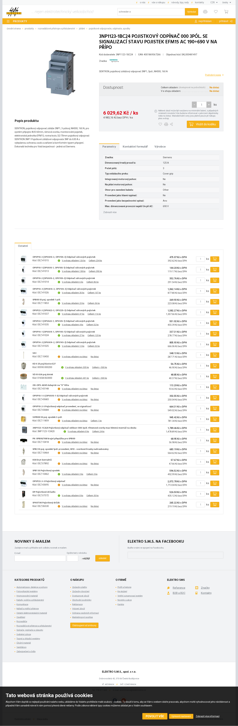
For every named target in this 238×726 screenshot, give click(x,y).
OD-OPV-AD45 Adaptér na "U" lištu (51, 385)
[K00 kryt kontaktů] (23, 462)
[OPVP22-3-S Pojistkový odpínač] (23, 483)
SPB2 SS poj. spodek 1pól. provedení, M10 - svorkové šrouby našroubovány (70, 449)
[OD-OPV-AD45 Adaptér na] (23, 387)
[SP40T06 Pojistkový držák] (23, 505)
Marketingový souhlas (82, 617)
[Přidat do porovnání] (166, 124)
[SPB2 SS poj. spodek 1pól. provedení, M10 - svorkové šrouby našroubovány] (23, 451)
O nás (142, 2)
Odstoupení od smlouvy (84, 625)
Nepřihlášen (205, 21)
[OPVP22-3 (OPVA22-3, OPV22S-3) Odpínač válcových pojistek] (23, 312)
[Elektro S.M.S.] (13, 11)
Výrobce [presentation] (160, 146)
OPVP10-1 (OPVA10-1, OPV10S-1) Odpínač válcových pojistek (63, 267)
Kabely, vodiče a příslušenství (30, 600)
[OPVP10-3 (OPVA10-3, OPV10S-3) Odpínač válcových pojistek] (23, 259)
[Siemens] (114, 61)
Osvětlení (21, 617)
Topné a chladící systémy (28, 638)
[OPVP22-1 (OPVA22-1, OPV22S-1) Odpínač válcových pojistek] (23, 323)
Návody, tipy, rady (180, 2)
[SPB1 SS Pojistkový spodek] (23, 472)
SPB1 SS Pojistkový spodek (46, 470)
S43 (34, 353)
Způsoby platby (79, 587)
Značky (205, 587)
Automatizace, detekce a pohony (32, 587)
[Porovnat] (205, 11)
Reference (179, 587)
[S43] (23, 355)
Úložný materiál (24, 643)
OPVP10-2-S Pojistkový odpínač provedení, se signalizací (62, 406)
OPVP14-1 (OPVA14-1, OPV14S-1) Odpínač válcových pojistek (64, 332)
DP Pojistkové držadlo (44, 492)
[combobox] (214, 2)
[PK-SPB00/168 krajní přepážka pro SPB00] (23, 440)
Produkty (20, 21)
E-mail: (18, 553)
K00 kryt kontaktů (42, 460)
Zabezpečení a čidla (26, 651)
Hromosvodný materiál (27, 596)
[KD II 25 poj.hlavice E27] (23, 366)
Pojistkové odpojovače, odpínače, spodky (109, 28)
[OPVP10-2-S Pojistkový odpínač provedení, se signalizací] (23, 408)
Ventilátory (21, 647)
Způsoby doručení (80, 591)
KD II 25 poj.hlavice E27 (44, 364)
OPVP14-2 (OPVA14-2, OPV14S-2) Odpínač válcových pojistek (64, 342)
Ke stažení (122, 591)
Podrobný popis (213, 75)
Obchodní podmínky (81, 600)
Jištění (82, 28)
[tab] (109, 146)
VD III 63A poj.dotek (43, 374)
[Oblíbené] (215, 11)
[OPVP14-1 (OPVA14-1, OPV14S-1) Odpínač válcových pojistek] (23, 334)
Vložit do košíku (206, 124)
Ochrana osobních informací (85, 613)
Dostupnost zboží (80, 596)
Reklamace (77, 604)
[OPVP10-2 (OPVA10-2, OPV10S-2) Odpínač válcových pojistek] (23, 280)
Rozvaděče (22, 621)
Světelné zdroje (24, 634)
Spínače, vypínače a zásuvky (30, 630)
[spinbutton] (201, 105)
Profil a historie (124, 587)
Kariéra (121, 604)
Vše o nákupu (158, 2)
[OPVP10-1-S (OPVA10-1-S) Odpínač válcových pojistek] (23, 398)
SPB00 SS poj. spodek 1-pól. (47, 299)
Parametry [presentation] (109, 146)
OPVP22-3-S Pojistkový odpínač (49, 481)
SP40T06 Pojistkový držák (46, 502)
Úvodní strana (14, 28)
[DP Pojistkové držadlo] (23, 494)
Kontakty (199, 2)
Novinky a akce (125, 600)
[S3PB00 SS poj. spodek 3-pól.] (23, 419)
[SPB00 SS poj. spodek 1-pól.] (23, 302)
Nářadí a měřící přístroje (28, 608)
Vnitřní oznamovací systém (130, 596)
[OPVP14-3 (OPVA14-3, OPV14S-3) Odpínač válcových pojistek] (23, 291)
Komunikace (22, 604)
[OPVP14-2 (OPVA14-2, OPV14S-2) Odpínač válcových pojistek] (23, 344)
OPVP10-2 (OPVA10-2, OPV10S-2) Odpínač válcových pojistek (64, 278)
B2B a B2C (179, 593)
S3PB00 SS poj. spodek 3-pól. (47, 417)
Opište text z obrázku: (77, 553)
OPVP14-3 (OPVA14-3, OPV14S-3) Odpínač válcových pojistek (64, 289)
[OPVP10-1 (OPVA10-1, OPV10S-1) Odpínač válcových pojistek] (23, 270)
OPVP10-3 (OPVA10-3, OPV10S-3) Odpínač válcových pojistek (64, 257)
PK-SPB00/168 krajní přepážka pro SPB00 (54, 438)
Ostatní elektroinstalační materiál (32, 613)
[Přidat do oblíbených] (160, 124)
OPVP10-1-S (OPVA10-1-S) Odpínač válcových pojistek (60, 395)
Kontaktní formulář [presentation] (135, 146)
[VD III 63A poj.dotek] (23, 376)
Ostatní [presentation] (23, 246)
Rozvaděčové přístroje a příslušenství (56, 28)
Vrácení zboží (78, 608)
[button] (208, 105)
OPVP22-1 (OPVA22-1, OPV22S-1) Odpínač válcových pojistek (63, 321)
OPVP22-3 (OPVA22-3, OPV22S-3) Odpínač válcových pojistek (64, 310)
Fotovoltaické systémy (27, 591)
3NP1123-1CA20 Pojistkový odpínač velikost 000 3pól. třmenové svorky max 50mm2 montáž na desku (84, 428)
